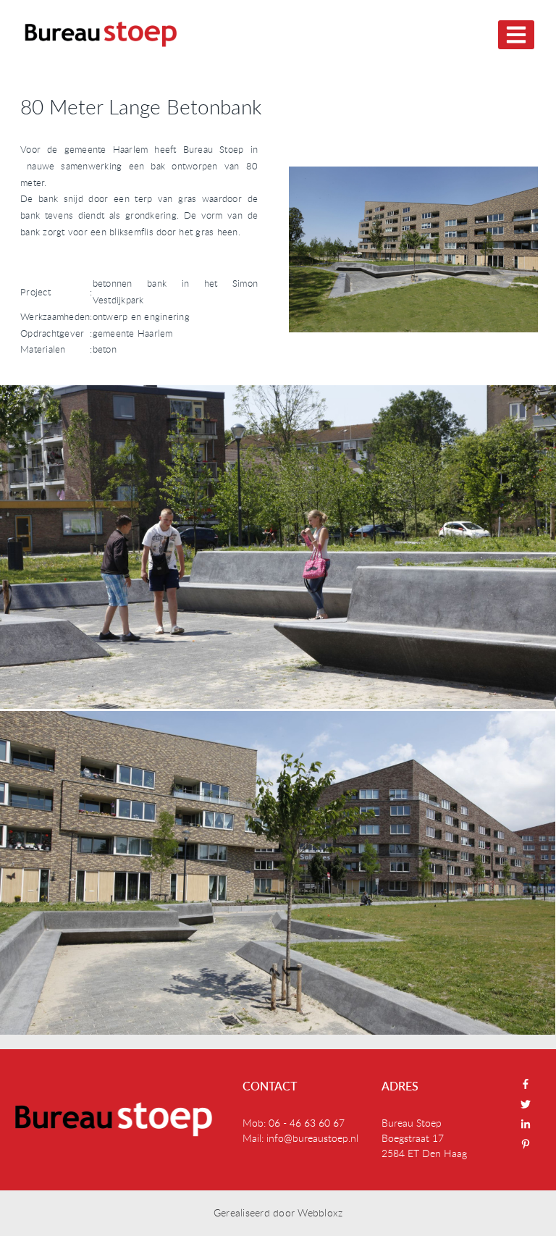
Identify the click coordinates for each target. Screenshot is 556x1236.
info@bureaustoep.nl (312, 1138)
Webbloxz (320, 1212)
